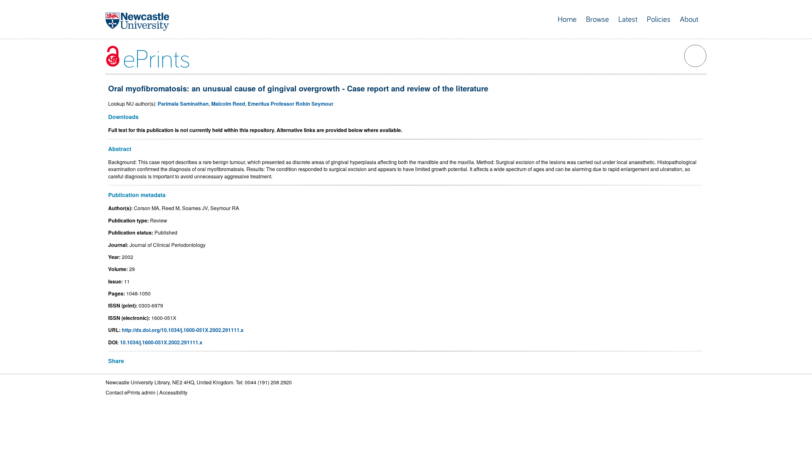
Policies (659, 19)
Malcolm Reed (228, 103)
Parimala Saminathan (183, 103)
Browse (597, 19)
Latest (628, 19)
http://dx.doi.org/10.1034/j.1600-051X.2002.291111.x (183, 330)
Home (567, 19)
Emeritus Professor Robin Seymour (290, 103)
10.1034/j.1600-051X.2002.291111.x (161, 342)
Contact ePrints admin (130, 392)
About (689, 19)
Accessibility (173, 392)
